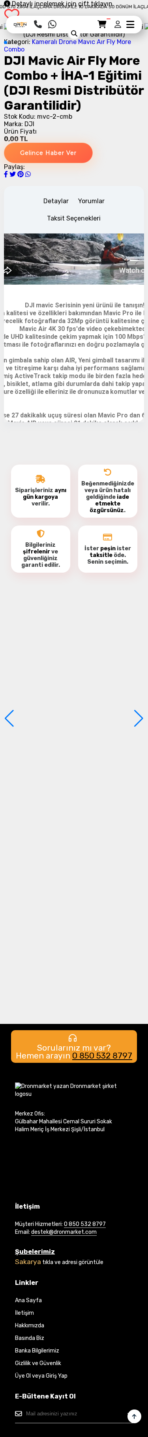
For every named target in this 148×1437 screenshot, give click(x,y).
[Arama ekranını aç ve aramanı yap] (74, 33)
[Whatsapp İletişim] (52, 24)
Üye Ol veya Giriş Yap (41, 1376)
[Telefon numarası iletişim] (38, 24)
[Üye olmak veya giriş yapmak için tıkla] (118, 24)
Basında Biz (29, 1338)
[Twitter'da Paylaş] (13, 174)
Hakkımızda (29, 1325)
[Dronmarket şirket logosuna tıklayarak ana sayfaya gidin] (21, 27)
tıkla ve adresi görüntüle (72, 1262)
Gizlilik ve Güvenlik (38, 1363)
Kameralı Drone (54, 42)
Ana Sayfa (28, 1300)
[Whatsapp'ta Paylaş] (28, 174)
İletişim (24, 1313)
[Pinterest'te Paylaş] (21, 174)
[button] (5, 42)
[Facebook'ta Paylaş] (6, 174)
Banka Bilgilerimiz (37, 1350)
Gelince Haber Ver (48, 152)
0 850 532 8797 (102, 1055)
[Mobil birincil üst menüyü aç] (130, 24)
